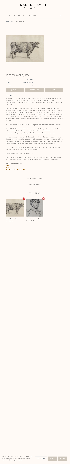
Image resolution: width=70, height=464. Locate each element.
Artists (12, 21)
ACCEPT (62, 459)
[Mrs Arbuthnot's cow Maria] (15, 208)
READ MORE (41, 459)
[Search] (9, 15)
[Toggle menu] (60, 15)
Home (7, 21)
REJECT (52, 459)
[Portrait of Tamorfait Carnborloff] (34, 208)
